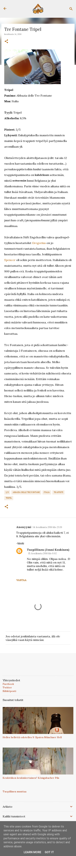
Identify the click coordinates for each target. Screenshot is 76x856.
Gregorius (39, 243)
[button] (6, 41)
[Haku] (71, 9)
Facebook (8, 684)
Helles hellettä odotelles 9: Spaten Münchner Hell (32, 737)
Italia (47, 492)
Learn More (32, 852)
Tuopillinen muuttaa (14, 791)
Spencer (10, 260)
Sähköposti (9, 691)
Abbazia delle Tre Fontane (26, 492)
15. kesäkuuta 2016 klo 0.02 (42, 553)
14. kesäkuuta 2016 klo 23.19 (47, 527)
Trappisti (58, 492)
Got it (49, 852)
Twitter (7, 687)
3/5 (7, 492)
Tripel (9, 498)
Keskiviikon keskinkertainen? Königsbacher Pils (31, 777)
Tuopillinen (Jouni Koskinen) (48, 549)
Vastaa (21, 580)
